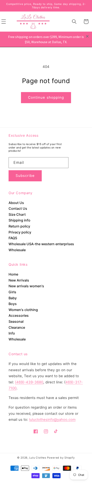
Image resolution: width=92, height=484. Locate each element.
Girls (12, 292)
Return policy (19, 226)
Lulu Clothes (37, 457)
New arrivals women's (26, 286)
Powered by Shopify (61, 457)
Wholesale (17, 250)
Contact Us (18, 208)
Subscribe (25, 175)
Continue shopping (46, 97)
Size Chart (17, 214)
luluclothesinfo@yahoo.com (52, 419)
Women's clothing (23, 310)
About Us (16, 203)
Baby (13, 298)
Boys (13, 304)
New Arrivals (19, 280)
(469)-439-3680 (29, 382)
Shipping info (19, 220)
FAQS (13, 238)
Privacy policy (20, 232)
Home (13, 274)
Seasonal (16, 321)
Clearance (17, 327)
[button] (74, 21)
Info (12, 333)
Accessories (19, 315)
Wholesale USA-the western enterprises (41, 244)
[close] (87, 36)
